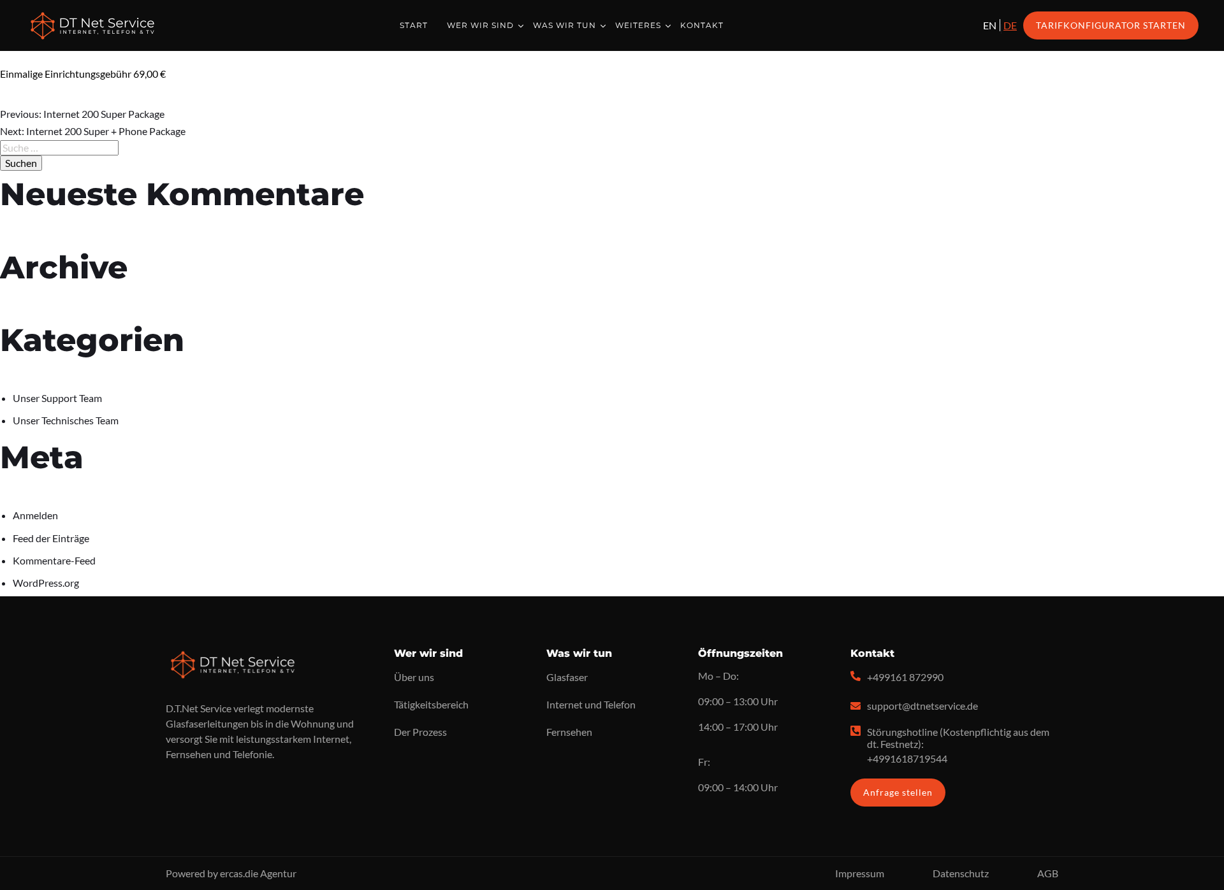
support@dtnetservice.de (922, 706)
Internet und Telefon (591, 704)
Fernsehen (569, 732)
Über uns (414, 677)
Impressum (859, 873)
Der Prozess (420, 732)
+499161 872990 (905, 677)
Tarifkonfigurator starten (1111, 25)
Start (414, 25)
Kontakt (702, 25)
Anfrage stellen (898, 792)
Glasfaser (567, 677)
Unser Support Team (57, 398)
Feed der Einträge (51, 538)
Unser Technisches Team (66, 420)
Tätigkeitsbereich (431, 704)
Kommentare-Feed (54, 560)
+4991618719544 (907, 758)
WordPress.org (46, 583)
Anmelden (35, 515)
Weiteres (638, 25)
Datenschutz (961, 873)
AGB (1047, 873)
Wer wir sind (480, 25)
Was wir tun (564, 25)
